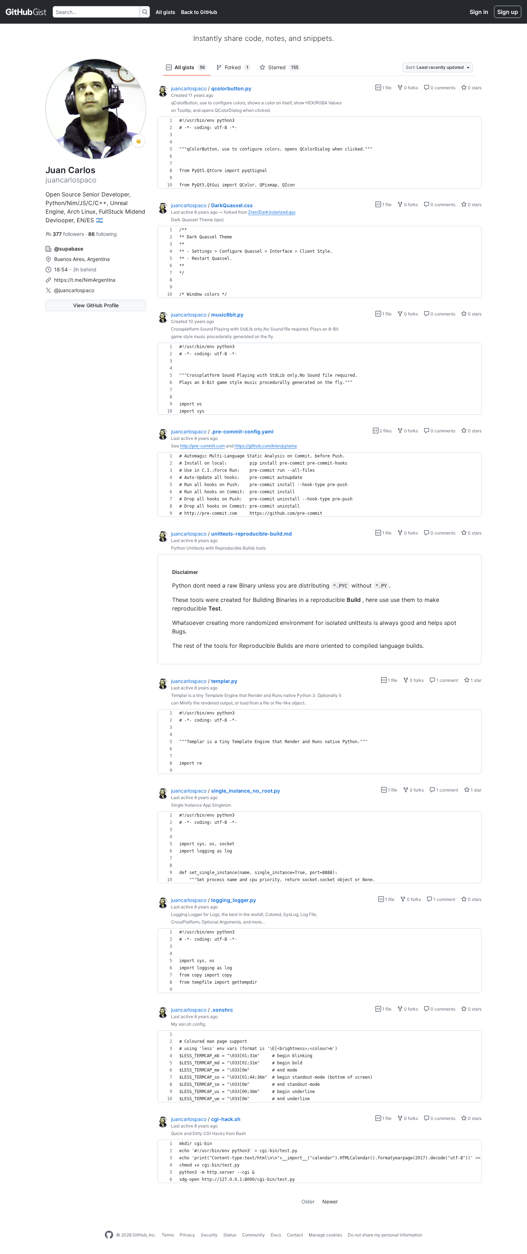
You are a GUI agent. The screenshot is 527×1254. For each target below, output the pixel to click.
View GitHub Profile (96, 305)
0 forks (410, 87)
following (102, 234)
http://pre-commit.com (202, 445)
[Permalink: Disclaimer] (167, 572)
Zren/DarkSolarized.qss (271, 212)
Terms (168, 1235)
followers (69, 234)
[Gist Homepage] (26, 12)
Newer (330, 1201)
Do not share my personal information (385, 1235)
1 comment (446, 680)
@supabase (68, 249)
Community (253, 1235)
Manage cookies (325, 1235)
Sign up (507, 11)
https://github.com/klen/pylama (265, 445)
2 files (385, 430)
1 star (475, 680)
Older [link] (308, 1201)
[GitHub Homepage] (109, 1235)
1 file (386, 87)
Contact (295, 1235)
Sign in (479, 11)
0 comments (442, 87)
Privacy (187, 1235)
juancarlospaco (188, 88)
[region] (319, 153)
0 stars (474, 87)
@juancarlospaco (74, 290)
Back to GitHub (199, 12)
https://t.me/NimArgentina (84, 280)
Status (229, 1235)
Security (209, 1235)
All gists (165, 12)
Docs (276, 1235)
